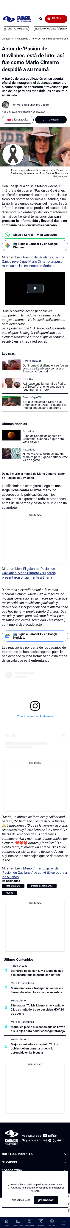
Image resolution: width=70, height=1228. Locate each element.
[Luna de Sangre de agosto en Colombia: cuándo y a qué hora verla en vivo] (11, 435)
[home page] (17, 19)
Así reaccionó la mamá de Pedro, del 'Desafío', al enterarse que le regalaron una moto (44, 386)
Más (63, 1225)
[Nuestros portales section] (65, 1154)
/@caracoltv (20, 119)
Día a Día (28, 379)
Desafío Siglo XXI (32, 360)
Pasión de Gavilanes (42, 885)
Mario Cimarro (13, 885)
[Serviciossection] (65, 1162)
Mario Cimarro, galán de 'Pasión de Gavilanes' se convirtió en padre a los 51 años (34, 872)
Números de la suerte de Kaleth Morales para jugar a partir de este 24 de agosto (45, 457)
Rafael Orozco (19, 965)
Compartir (54, 119)
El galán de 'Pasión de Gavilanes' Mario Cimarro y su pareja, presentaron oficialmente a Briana (29, 573)
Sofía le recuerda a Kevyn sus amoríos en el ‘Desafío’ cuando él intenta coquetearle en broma (44, 405)
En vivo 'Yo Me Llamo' (16, 28)
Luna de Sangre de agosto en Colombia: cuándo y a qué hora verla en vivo (43, 439)
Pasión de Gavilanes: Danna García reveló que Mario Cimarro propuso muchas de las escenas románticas (33, 261)
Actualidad (22, 38)
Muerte (9, 892)
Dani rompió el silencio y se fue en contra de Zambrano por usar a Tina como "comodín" (45, 368)
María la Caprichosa (22, 983)
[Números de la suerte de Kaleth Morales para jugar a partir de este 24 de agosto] (11, 453)
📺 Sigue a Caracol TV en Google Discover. (35, 245)
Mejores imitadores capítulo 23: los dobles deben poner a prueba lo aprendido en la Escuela (34, 1048)
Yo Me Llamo (18, 1000)
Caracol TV (7, 38)
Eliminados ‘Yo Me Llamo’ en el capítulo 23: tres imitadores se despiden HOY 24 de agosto (37, 1009)
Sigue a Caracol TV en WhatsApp (35, 235)
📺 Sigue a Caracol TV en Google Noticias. (35, 635)
